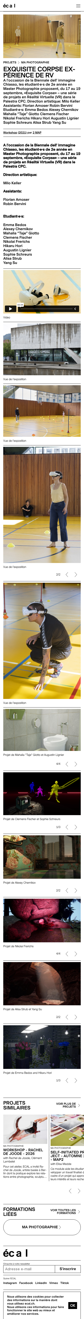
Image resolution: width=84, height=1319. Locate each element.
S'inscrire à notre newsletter (16, 1264)
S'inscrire (68, 1269)
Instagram (10, 1283)
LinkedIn (41, 1283)
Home (9, 6)
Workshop (10, 132)
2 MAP (37, 132)
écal (15, 1253)
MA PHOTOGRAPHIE (35, 62)
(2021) (22, 132)
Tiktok (64, 1283)
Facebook (26, 1283)
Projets (9, 62)
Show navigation (78, 6)
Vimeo (53, 1283)
